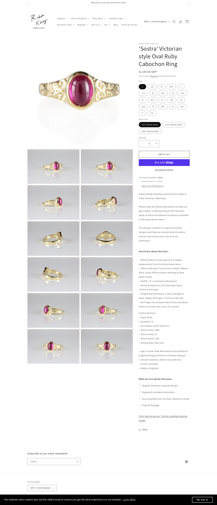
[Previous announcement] (28, 3)
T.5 (152, 113)
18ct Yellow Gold (150, 131)
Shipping (154, 76)
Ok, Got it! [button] (202, 500)
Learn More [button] (129, 499)
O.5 (152, 100)
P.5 (171, 100)
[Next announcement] (188, 3)
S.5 (182, 106)
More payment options (164, 169)
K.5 (171, 86)
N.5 (182, 93)
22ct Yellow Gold (173, 124)
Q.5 (143, 106)
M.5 (163, 93)
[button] (62, 18)
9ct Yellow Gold (150, 124)
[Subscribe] (77, 461)
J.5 (152, 86)
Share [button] (145, 429)
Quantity (142, 138)
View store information (153, 186)
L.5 (143, 93)
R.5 (162, 106)
